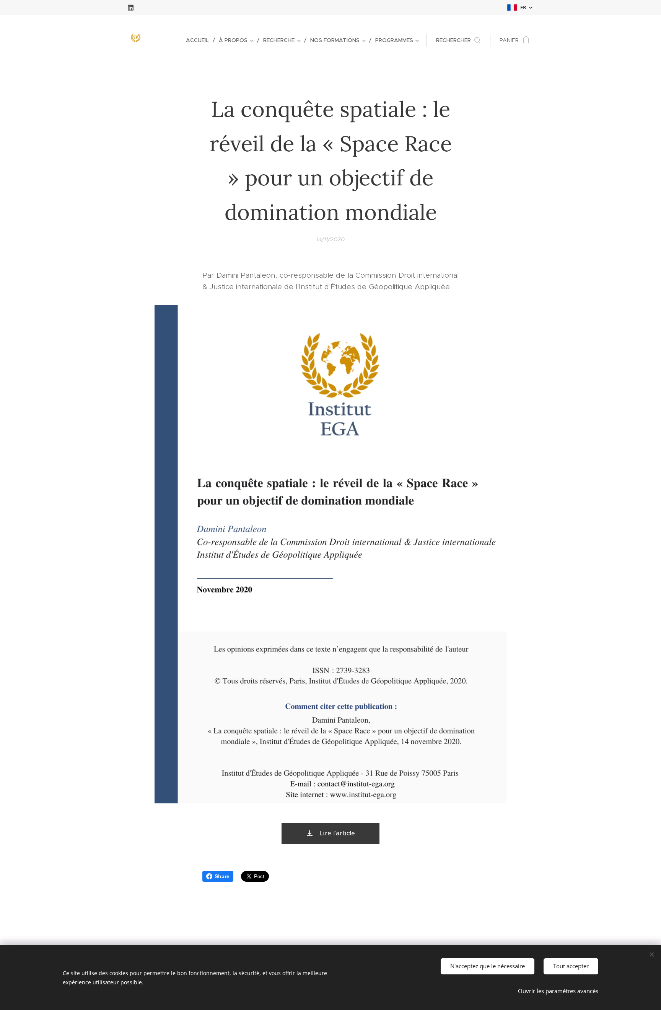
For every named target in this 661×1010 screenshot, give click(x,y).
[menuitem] (199, 40)
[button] (458, 40)
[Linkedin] (130, 7)
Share (222, 876)
